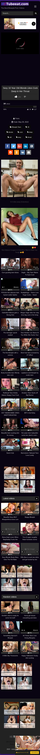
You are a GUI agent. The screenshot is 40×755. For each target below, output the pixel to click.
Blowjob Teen (16, 127)
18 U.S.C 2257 (11, 742)
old (10, 137)
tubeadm (23, 118)
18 (28, 127)
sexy (19, 137)
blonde (10, 132)
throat (29, 137)
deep (30, 132)
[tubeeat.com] (16, 4)
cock (21, 132)
